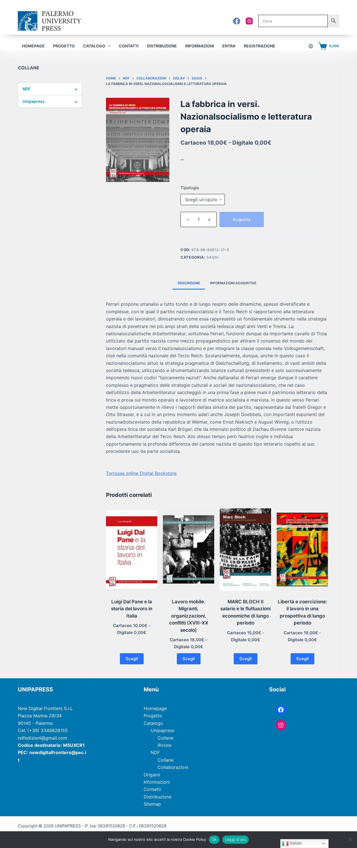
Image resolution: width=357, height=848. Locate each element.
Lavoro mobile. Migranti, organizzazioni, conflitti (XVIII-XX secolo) (188, 616)
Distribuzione (162, 45)
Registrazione (259, 45)
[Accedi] (311, 46)
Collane (165, 738)
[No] (350, 839)
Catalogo (153, 723)
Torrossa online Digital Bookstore (141, 473)
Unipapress (50, 101)
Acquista (242, 219)
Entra (228, 45)
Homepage (33, 45)
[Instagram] (249, 21)
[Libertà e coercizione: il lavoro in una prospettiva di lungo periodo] (302, 549)
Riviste (165, 745)
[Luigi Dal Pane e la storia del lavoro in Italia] (131, 549)
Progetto (64, 45)
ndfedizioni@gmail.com (42, 738)
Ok (214, 839)
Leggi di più (235, 839)
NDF (50, 89)
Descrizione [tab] (189, 283)
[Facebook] (236, 21)
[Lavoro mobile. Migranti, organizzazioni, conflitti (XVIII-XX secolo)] (188, 549)
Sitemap (152, 804)
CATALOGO (94, 45)
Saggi (212, 257)
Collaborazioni (173, 767)
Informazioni (199, 45)
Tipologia (189, 187)
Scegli (132, 658)
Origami (152, 774)
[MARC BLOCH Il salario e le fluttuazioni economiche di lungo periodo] (245, 549)
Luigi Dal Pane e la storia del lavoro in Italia (131, 609)
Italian (295, 843)
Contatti (129, 45)
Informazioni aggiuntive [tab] (233, 283)
